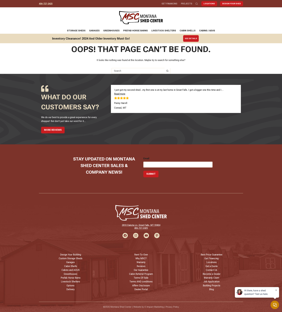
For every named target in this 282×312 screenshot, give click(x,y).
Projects (186, 3)
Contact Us (211, 270)
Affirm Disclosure (141, 285)
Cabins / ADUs (207, 30)
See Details (191, 38)
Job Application (211, 281)
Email (146, 158)
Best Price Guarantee (211, 254)
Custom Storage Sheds (70, 258)
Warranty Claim (211, 277)
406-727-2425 (45, 3)
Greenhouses (111, 30)
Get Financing (169, 3)
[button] (119, 93)
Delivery (70, 289)
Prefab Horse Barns (135, 30)
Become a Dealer (211, 274)
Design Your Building (70, 254)
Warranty (141, 262)
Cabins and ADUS (71, 270)
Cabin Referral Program (141, 274)
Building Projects (211, 285)
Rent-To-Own (141, 254)
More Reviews (53, 130)
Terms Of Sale (141, 277)
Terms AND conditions (141, 281)
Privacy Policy (172, 307)
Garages (94, 30)
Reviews (141, 266)
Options (70, 285)
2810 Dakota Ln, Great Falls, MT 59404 (141, 225)
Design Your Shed (231, 3)
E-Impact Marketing (154, 307)
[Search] (196, 4)
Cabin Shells (187, 30)
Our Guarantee (141, 270)
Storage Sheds (76, 30)
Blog (211, 289)
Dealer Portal (141, 289)
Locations (209, 3)
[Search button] (167, 71)
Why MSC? (141, 258)
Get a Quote (211, 266)
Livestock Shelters (163, 30)
